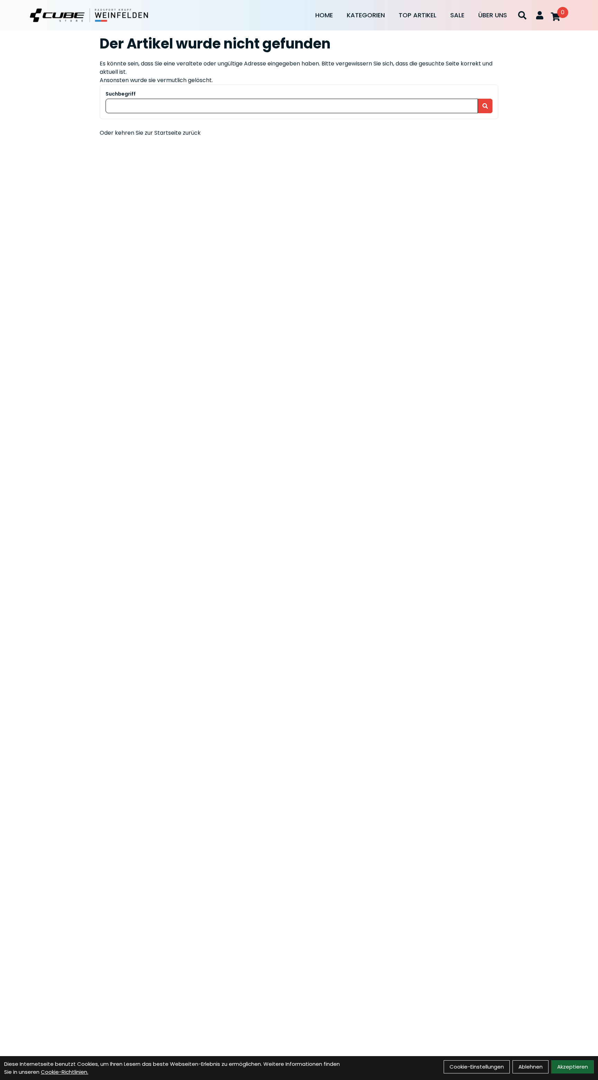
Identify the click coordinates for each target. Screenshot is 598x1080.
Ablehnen (530, 1066)
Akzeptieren (572, 1066)
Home (324, 15)
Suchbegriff (121, 93)
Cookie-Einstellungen (477, 1066)
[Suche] (522, 15)
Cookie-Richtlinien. (64, 1071)
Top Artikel (417, 15)
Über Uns (492, 15)
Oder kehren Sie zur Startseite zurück (150, 133)
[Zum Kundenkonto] (540, 15)
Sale (457, 15)
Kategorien (366, 15)
